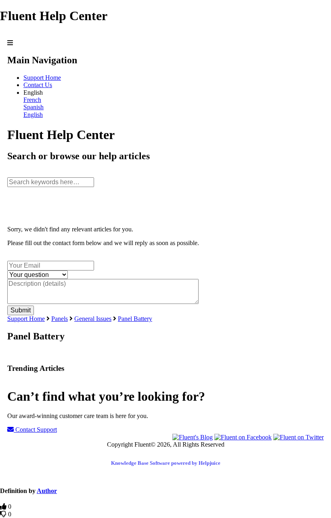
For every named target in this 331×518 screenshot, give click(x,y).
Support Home (42, 77)
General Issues (92, 318)
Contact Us (37, 84)
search (15, 173)
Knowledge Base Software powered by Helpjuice (165, 463)
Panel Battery (135, 318)
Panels (59, 318)
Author (47, 490)
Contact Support (35, 429)
